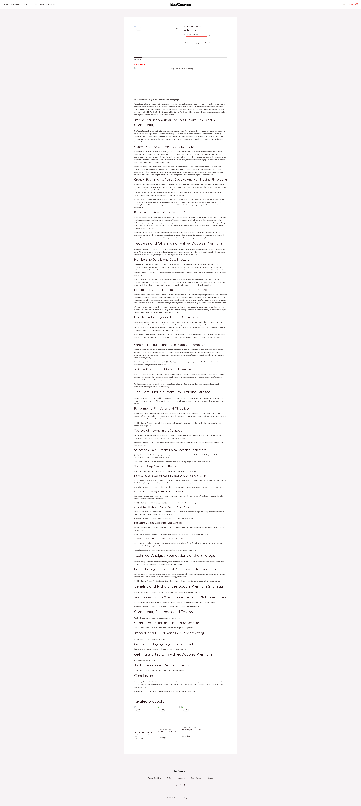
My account (181, 778)
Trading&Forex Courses (192, 26)
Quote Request (196, 778)
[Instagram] (176, 785)
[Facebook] (180, 785)
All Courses (15, 4)
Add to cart (196, 38)
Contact (27, 4)
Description (138, 59)
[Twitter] (184, 785)
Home (6, 4)
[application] (20, 4)
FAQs (35, 4)
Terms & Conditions (47, 4)
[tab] (138, 59)
